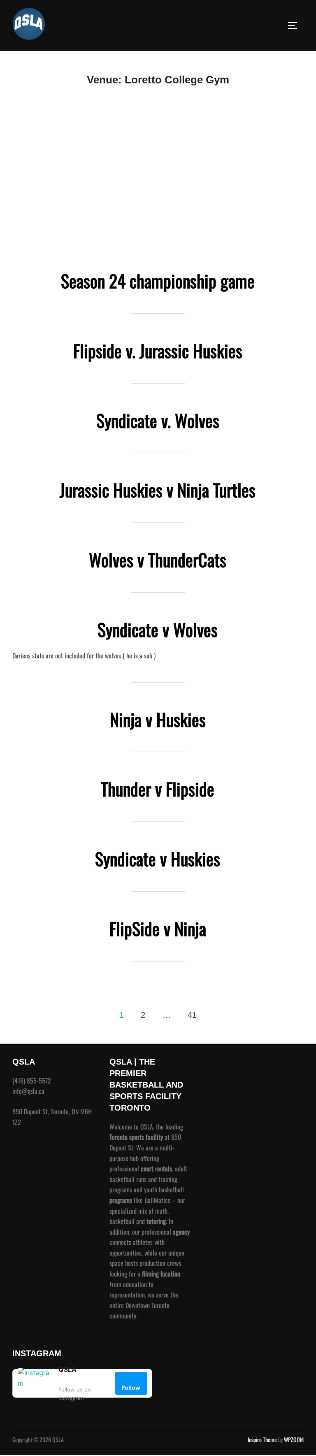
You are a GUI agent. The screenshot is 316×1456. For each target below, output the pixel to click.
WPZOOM (294, 1439)
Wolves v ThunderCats (157, 559)
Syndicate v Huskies (157, 858)
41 (192, 1014)
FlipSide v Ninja (157, 928)
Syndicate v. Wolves (157, 420)
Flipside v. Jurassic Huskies (157, 350)
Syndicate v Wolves (158, 629)
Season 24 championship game (158, 280)
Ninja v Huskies (158, 719)
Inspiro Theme (262, 1439)
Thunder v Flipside (157, 788)
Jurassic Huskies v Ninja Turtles (158, 489)
